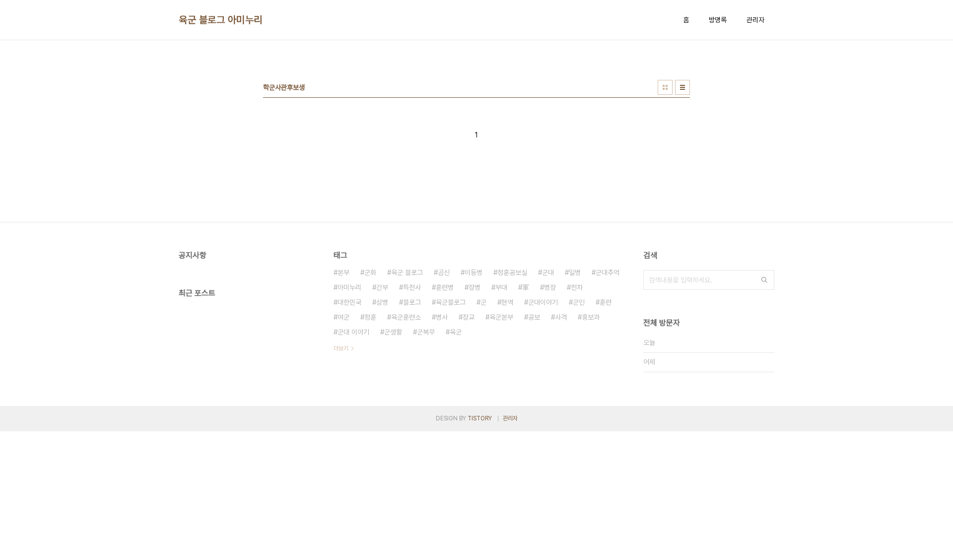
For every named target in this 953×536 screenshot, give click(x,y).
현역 (507, 302)
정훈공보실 (512, 272)
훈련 (606, 302)
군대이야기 (543, 302)
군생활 (393, 332)
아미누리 (349, 287)
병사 (442, 317)
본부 (343, 272)
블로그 (412, 302)
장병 (474, 287)
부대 (501, 287)
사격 (561, 317)
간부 (382, 287)
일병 (575, 272)
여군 (343, 317)
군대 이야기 (353, 332)
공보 (534, 317)
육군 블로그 (407, 272)
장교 (469, 317)
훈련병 (445, 287)
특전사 (412, 287)
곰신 (444, 272)
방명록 (718, 20)
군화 (370, 272)
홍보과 (591, 317)
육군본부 (501, 317)
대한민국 (349, 302)
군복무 (426, 332)
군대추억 (607, 272)
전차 (577, 287)
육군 (456, 332)
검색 (764, 279)
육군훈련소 (406, 317)
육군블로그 (451, 302)
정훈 (370, 317)
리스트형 (682, 87)
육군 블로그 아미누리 (221, 20)
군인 (579, 302)
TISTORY (480, 418)
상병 (382, 302)
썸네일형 (665, 87)
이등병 (473, 272)
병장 (550, 287)
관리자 (755, 20)
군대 (548, 272)
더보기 (341, 348)
